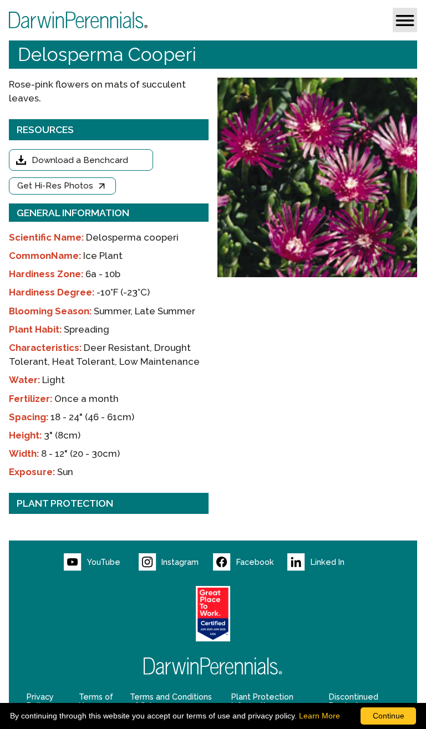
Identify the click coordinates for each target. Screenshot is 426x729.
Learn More (319, 715)
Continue (388, 715)
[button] (405, 20)
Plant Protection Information (262, 701)
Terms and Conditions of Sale (171, 701)
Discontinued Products (353, 701)
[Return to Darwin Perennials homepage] (213, 666)
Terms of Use (96, 701)
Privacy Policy (40, 701)
